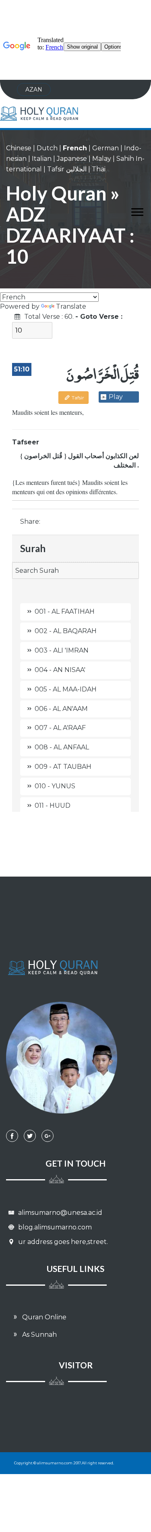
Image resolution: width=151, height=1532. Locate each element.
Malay (101, 158)
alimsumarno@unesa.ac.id (59, 1212)
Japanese (72, 158)
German (105, 148)
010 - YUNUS (55, 786)
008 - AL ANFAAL (62, 747)
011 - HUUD (52, 805)
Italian (42, 158)
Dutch (47, 148)
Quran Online (43, 1317)
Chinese (18, 148)
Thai (98, 169)
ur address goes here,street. (62, 1242)
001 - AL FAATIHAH (65, 611)
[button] (133, 210)
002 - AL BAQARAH (66, 631)
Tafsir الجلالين (67, 169)
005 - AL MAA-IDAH (66, 689)
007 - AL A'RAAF (60, 728)
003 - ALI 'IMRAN (62, 650)
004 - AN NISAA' (60, 670)
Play (116, 397)
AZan (33, 89)
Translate (71, 306)
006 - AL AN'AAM (61, 709)
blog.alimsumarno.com (54, 1227)
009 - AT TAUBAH (63, 766)
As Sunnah (39, 1334)
